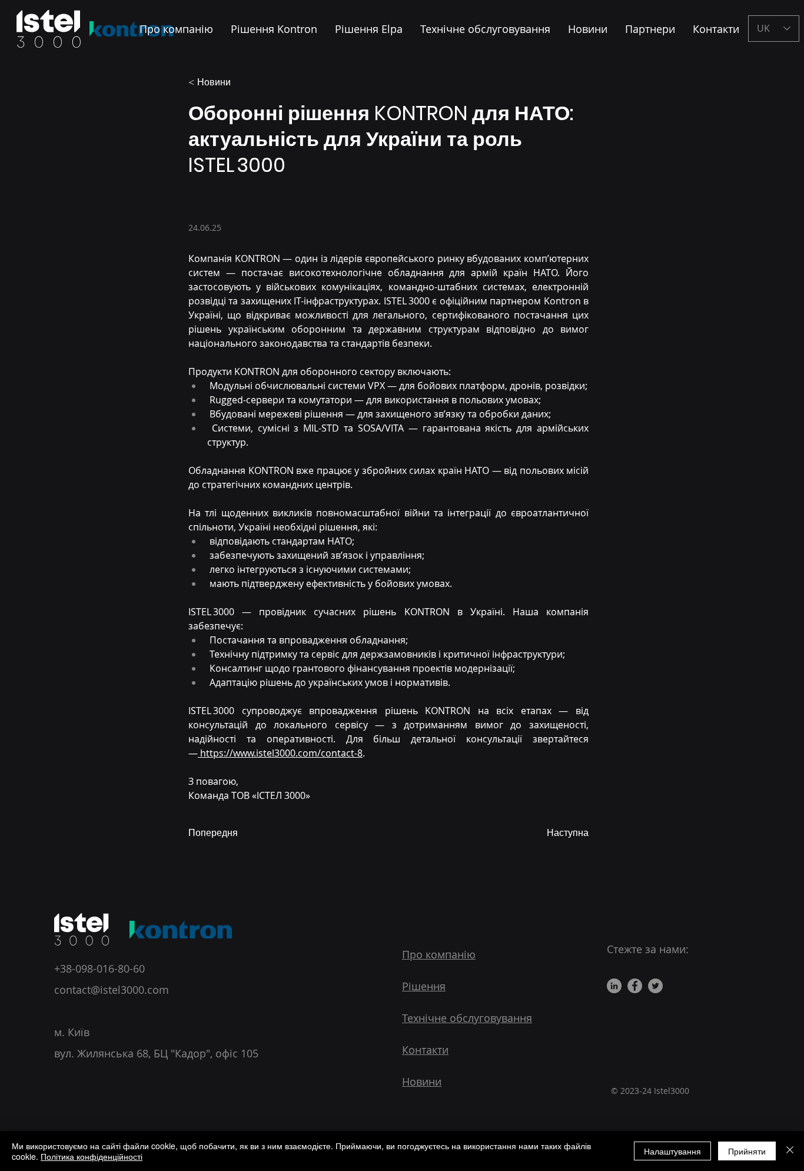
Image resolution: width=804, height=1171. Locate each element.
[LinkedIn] (614, 985)
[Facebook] (634, 985)
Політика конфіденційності (91, 1156)
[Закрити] (790, 1151)
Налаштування (672, 1151)
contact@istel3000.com (111, 990)
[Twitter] (655, 985)
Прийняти (747, 1151)
